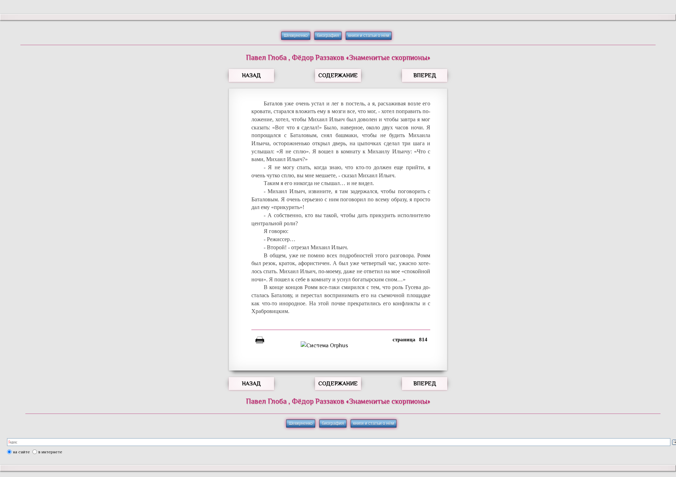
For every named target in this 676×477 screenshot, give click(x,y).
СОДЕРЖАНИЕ (338, 75)
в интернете (50, 452)
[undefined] (340, 345)
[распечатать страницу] (259, 341)
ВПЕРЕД (424, 75)
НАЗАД (251, 75)
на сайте (21, 452)
